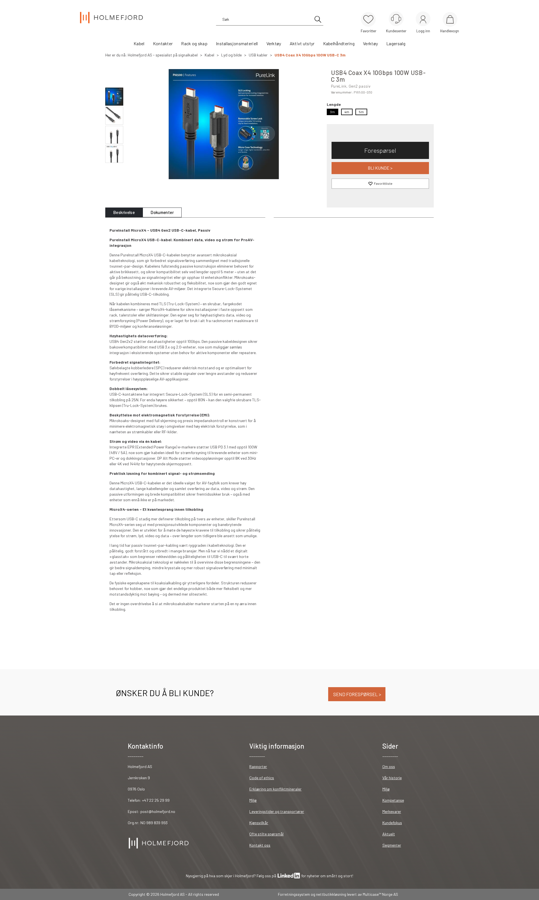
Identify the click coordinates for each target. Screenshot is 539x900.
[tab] (124, 212)
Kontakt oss (259, 845)
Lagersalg (395, 43)
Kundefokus (392, 822)
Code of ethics (261, 777)
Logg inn (423, 19)
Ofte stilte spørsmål (266, 833)
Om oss (388, 766)
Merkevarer (391, 811)
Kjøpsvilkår (258, 822)
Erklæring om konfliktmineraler (275, 789)
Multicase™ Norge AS (380, 894)
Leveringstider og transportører (276, 811)
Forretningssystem (294, 894)
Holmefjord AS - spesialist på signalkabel (163, 55)
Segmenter (391, 845)
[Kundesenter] (396, 18)
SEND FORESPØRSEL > (356, 694)
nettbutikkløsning (331, 894)
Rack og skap (194, 43)
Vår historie (392, 777)
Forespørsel (380, 150)
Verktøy (273, 43)
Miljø (253, 800)
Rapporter (258, 766)
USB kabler (258, 55)
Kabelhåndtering (339, 43)
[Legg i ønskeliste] (380, 184)
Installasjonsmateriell (237, 43)
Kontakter (163, 43)
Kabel (139, 43)
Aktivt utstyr (302, 43)
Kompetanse (393, 800)
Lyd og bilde (231, 55)
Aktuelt (388, 833)
